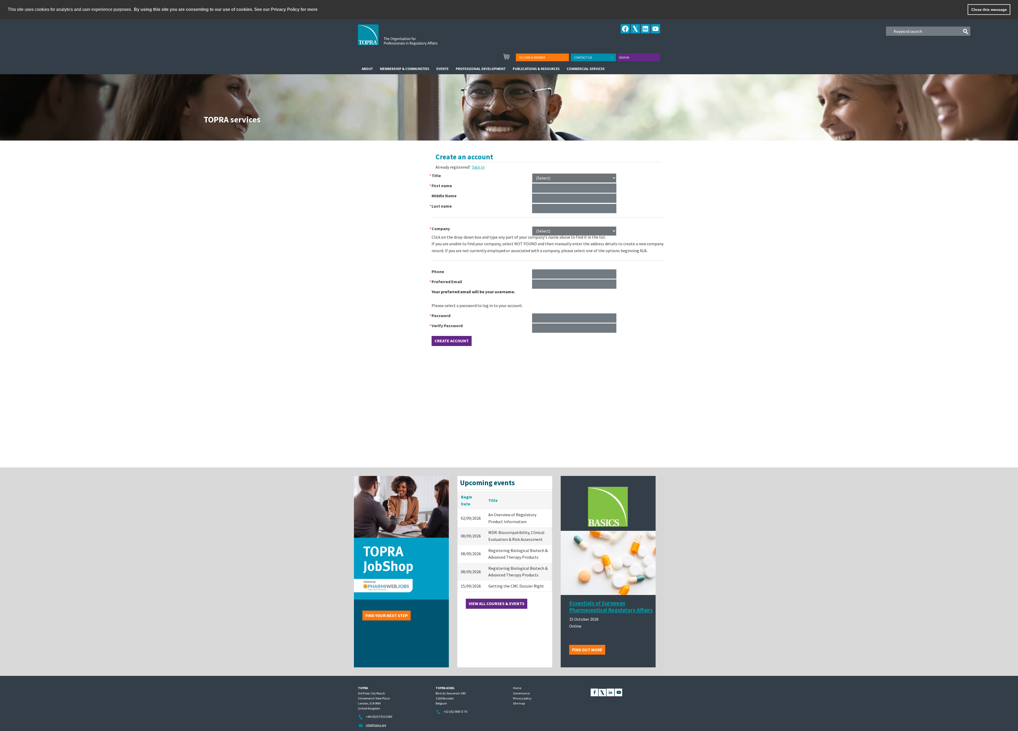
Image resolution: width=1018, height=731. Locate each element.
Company (441, 228)
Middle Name (444, 195)
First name (442, 185)
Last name (442, 206)
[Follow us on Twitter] (602, 692)
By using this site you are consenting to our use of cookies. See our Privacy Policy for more (226, 9)
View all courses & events (496, 603)
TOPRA (408, 39)
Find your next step (386, 615)
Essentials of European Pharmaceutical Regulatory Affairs (611, 607)
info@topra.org (376, 725)
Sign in (624, 57)
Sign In (478, 167)
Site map (519, 703)
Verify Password (447, 325)
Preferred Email (447, 281)
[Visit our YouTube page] (618, 692)
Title (436, 175)
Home (517, 688)
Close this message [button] (989, 9)
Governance (521, 693)
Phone (438, 271)
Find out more (587, 649)
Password (441, 315)
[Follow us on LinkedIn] (610, 692)
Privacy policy (522, 698)
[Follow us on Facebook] (594, 692)
